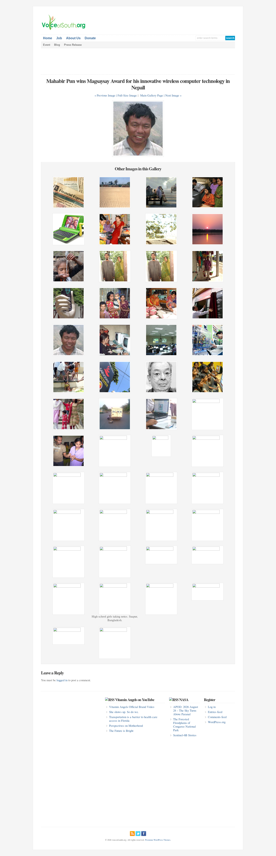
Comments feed (217, 717)
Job (59, 38)
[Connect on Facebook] (143, 833)
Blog (57, 44)
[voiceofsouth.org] (63, 29)
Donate (90, 38)
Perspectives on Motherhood (126, 726)
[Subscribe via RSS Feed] (132, 833)
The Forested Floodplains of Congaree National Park (184, 724)
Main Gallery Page (151, 95)
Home (47, 38)
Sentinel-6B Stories (184, 735)
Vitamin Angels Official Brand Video (131, 707)
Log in (212, 707)
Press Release (73, 44)
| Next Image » (172, 95)
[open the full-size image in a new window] (138, 156)
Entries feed (215, 712)
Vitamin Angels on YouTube (134, 699)
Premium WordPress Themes (157, 839)
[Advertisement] (187, 20)
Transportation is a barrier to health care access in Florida (133, 719)
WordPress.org (216, 722)
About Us (73, 38)
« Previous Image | (106, 95)
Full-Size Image (127, 95)
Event (46, 44)
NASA (183, 699)
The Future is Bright (121, 731)
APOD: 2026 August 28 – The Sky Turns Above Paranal (185, 710)
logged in (62, 680)
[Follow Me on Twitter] (138, 833)
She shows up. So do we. (124, 712)
